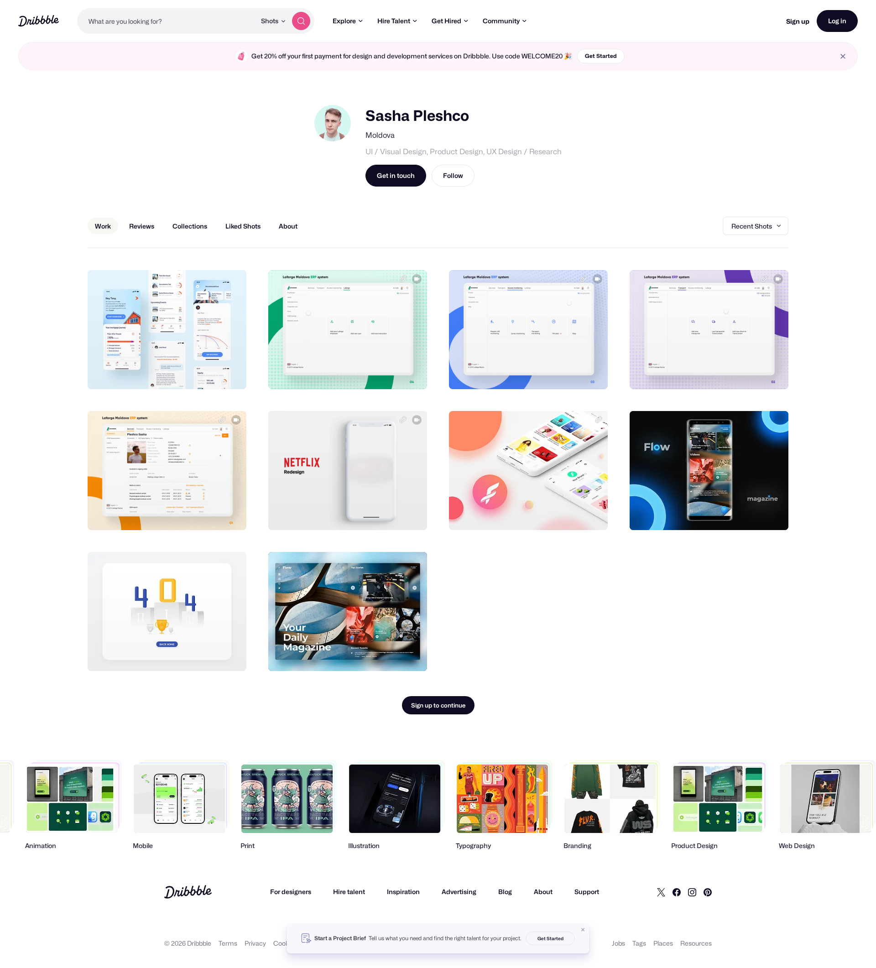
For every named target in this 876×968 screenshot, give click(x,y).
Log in (837, 21)
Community (501, 21)
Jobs (618, 943)
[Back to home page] (38, 20)
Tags (639, 943)
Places (663, 943)
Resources (696, 943)
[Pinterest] (708, 892)
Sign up (797, 21)
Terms (228, 943)
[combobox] (167, 21)
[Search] (301, 21)
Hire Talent (393, 21)
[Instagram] (692, 892)
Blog (505, 891)
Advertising (459, 891)
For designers (290, 891)
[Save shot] (211, 372)
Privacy (255, 943)
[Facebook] (677, 892)
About (543, 891)
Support (586, 891)
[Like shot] (229, 372)
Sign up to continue (438, 705)
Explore (344, 21)
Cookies (285, 943)
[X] (661, 892)
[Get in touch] (193, 372)
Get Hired (446, 21)
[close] (843, 56)
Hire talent (349, 891)
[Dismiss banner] (583, 929)
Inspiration (403, 891)
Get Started (601, 55)
